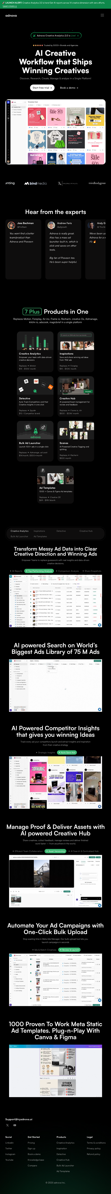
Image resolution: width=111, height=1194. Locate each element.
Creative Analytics (19, 531)
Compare (32, 1165)
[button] (102, 15)
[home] (11, 15)
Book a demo (34, 1154)
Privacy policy (94, 1148)
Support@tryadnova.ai (18, 1119)
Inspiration (62, 1148)
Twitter (8, 1148)
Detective (61, 531)
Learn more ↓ (10, 6)
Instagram (10, 1154)
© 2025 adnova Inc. (55, 1182)
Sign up (31, 1148)
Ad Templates (40, 536)
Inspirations (39, 531)
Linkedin (9, 1142)
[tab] (16, 571)
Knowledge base (36, 1159)
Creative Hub (86, 531)
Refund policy (93, 1154)
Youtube (9, 1159)
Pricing (31, 1142)
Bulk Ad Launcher (19, 536)
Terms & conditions (96, 1142)
